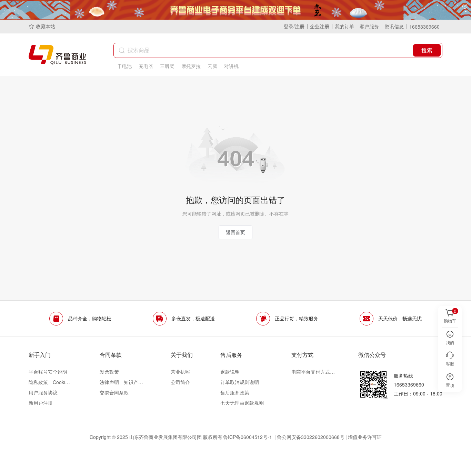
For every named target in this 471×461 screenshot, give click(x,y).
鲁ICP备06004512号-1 (248, 436)
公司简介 (180, 382)
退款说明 (230, 371)
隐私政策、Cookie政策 (50, 382)
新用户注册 (41, 402)
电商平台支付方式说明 (313, 371)
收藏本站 (45, 26)
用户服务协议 (43, 392)
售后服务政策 (234, 392)
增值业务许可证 (365, 436)
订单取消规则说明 (239, 382)
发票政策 (109, 371)
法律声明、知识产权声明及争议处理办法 (121, 382)
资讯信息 (394, 26)
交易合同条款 (114, 392)
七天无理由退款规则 (242, 402)
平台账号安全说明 (48, 371)
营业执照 (180, 371)
